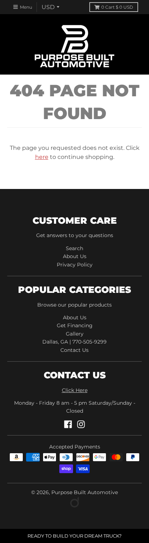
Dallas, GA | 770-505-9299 (74, 341)
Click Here (75, 390)
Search (74, 248)
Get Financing (75, 325)
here (41, 156)
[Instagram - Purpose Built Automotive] (81, 424)
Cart (117, 7)
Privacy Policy (75, 264)
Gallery (75, 334)
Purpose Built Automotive (84, 492)
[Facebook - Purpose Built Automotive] (68, 424)
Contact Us (74, 350)
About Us (74, 256)
